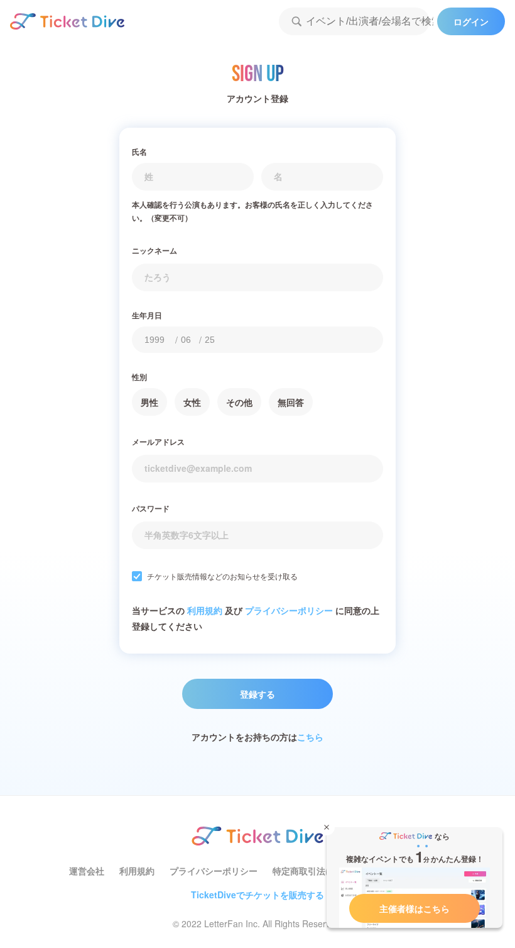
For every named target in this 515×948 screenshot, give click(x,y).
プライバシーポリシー (289, 610)
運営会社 (86, 870)
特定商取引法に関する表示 (325, 870)
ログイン (471, 21)
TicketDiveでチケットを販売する (257, 894)
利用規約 (204, 610)
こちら (310, 736)
